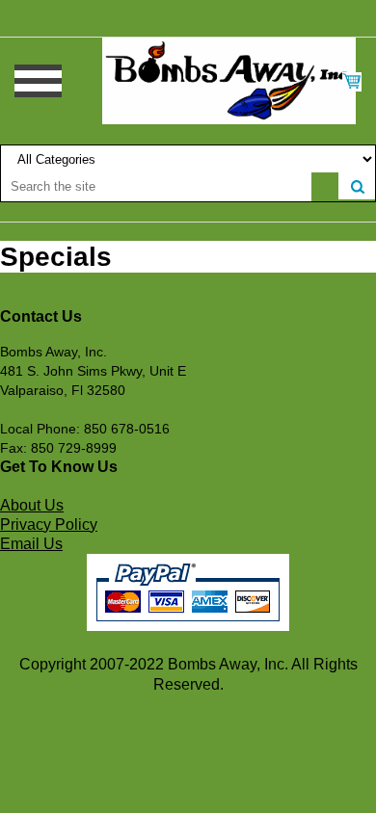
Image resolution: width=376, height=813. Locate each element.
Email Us (31, 544)
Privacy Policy (48, 524)
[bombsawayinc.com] (229, 80)
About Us (32, 505)
